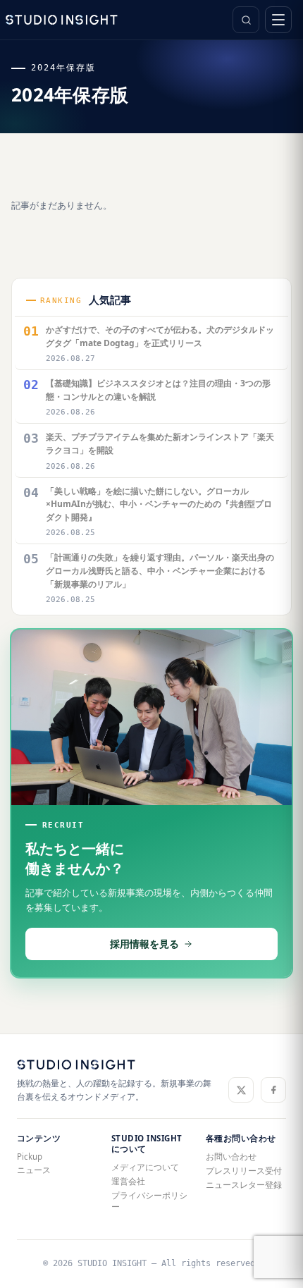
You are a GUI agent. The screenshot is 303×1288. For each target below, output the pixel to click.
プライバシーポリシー (149, 1201)
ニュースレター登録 (244, 1184)
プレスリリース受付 (244, 1170)
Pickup (29, 1156)
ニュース (34, 1170)
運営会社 (128, 1181)
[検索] (246, 19)
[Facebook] (273, 1090)
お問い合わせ (231, 1156)
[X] (241, 1090)
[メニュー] (278, 19)
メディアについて (145, 1167)
